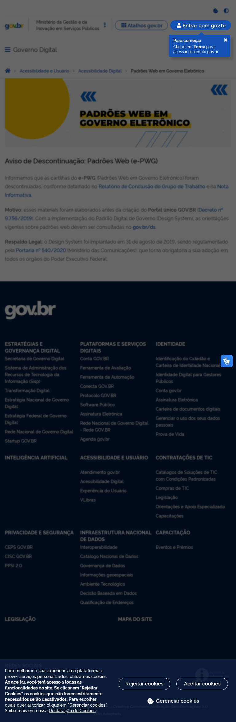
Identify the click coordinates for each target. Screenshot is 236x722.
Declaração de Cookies (72, 710)
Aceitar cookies (202, 683)
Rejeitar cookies (144, 683)
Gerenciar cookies (177, 700)
